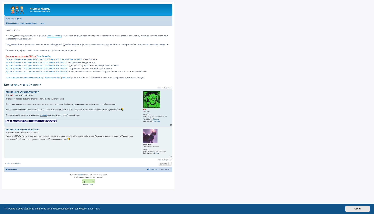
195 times (155, 119)
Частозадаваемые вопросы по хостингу (24, 77)
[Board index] (17, 9)
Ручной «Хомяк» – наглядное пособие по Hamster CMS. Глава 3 (36, 65)
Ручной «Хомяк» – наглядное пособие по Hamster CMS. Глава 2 (36, 62)
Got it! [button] (357, 209)
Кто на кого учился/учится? (22, 84)
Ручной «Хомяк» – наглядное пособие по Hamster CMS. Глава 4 (36, 68)
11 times (156, 153)
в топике (43, 115)
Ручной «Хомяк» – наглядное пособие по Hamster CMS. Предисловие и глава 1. (44, 59)
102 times (156, 121)
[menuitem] (10, 19)
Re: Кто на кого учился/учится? (22, 129)
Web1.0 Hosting (54, 36)
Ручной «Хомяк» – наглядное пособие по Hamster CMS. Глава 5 (36, 72)
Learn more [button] (94, 208)
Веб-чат (66, 77)
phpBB (80, 175)
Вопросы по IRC (53, 77)
